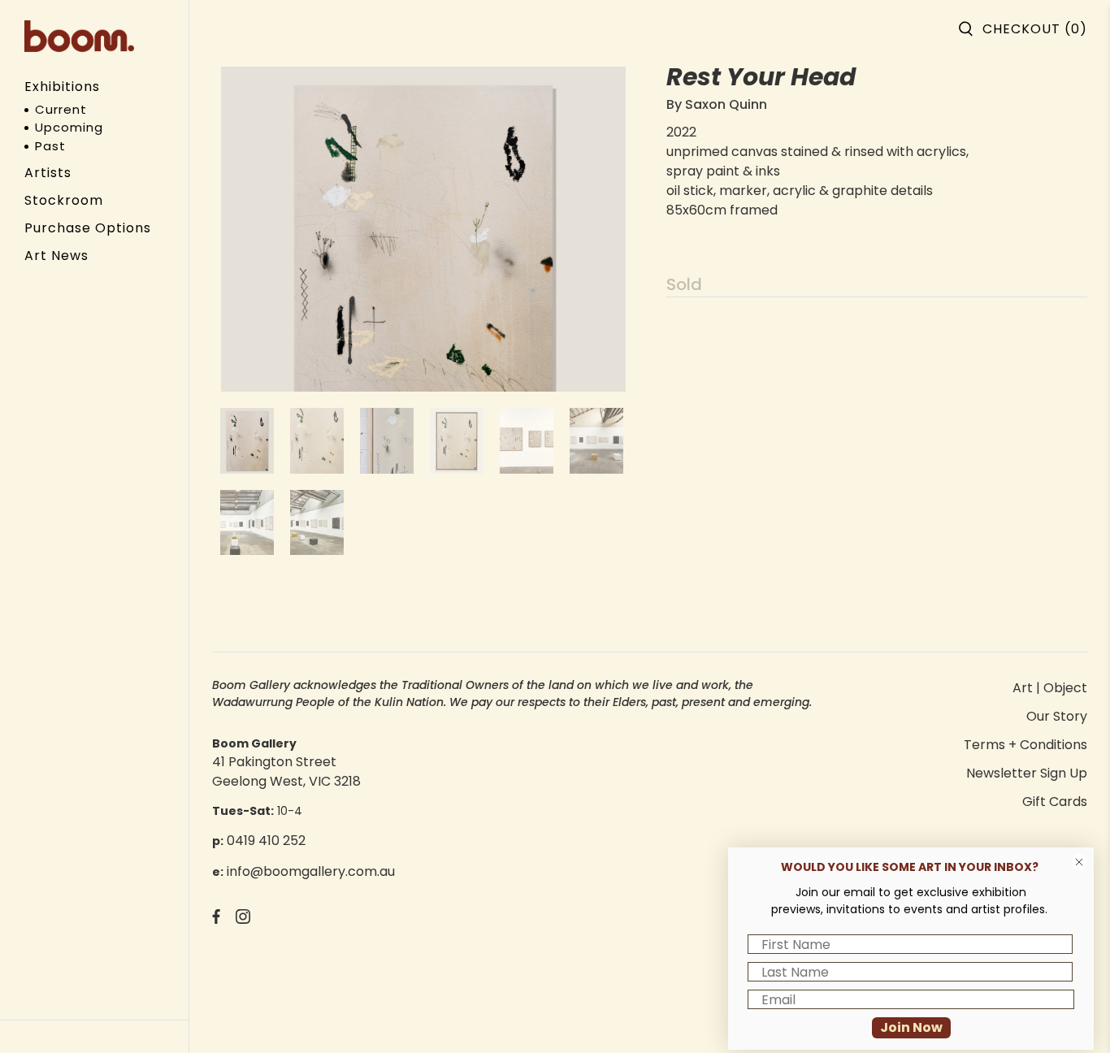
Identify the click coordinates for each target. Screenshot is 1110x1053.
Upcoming (69, 127)
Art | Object (1049, 687)
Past (50, 145)
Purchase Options (87, 228)
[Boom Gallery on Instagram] (243, 919)
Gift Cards (1054, 801)
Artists (48, 172)
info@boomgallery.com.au (311, 871)
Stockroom (63, 200)
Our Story (1056, 716)
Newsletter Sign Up (1026, 773)
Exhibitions (62, 86)
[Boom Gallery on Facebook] (216, 919)
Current (61, 109)
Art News (56, 255)
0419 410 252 (266, 840)
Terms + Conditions (1025, 744)
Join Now (911, 1027)
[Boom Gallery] (79, 36)
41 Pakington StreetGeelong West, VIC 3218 (286, 771)
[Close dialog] (1079, 862)
